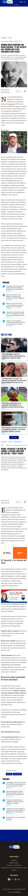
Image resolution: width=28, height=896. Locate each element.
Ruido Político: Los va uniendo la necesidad (15, 818)
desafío (9, 774)
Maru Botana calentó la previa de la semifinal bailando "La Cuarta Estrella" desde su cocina (14, 430)
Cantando (11, 104)
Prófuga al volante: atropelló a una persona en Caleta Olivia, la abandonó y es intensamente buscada (15, 811)
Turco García (17, 774)
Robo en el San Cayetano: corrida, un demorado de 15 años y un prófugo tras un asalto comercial (15, 323)
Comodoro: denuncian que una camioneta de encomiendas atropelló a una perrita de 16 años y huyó (15, 288)
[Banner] (14, 602)
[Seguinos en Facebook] (9, 879)
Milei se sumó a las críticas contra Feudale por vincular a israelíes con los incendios (14, 305)
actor (18, 106)
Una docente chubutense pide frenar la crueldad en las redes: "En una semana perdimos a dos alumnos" (15, 314)
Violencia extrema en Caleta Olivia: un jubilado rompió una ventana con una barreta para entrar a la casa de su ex (14, 793)
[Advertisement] (14, 22)
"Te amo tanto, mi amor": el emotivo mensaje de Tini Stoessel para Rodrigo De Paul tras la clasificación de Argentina (14, 381)
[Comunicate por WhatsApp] (18, 879)
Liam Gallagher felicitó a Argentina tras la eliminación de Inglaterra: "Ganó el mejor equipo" (13, 357)
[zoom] (14, 74)
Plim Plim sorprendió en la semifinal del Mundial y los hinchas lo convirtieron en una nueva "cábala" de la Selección (13, 406)
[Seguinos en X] (12, 879)
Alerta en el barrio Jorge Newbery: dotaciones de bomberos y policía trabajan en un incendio (15, 297)
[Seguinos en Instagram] (15, 879)
